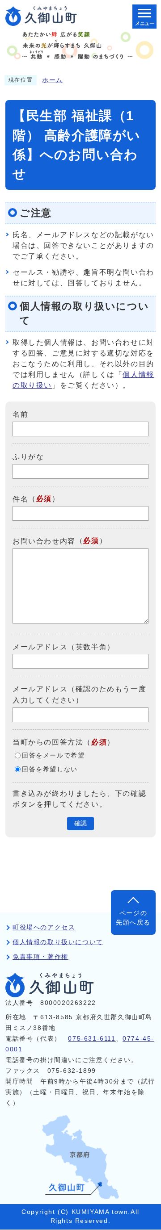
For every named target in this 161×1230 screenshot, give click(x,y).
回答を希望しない (50, 769)
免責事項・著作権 (40, 957)
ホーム (52, 80)
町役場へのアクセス (44, 927)
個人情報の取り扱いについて (58, 942)
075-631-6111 (91, 1038)
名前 (20, 414)
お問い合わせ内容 (44, 541)
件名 (20, 498)
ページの (133, 917)
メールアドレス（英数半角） (64, 646)
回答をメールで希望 (53, 755)
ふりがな (28, 456)
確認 (80, 823)
